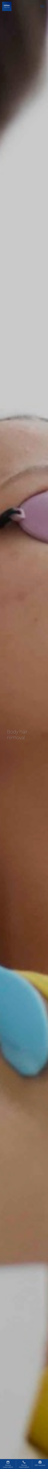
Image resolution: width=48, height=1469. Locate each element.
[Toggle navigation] (42, 6)
